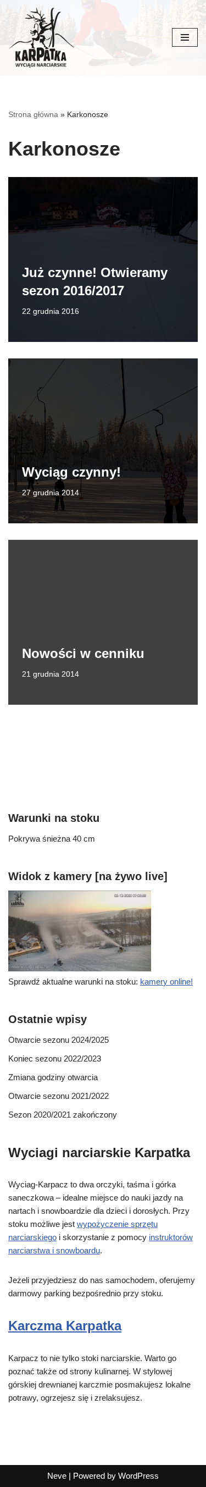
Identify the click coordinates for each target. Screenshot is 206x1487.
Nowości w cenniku (83, 653)
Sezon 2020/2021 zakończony (62, 1114)
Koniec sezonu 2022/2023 (54, 1058)
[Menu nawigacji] (185, 37)
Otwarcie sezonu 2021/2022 (58, 1096)
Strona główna (33, 114)
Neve (56, 1475)
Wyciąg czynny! (71, 472)
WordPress (138, 1475)
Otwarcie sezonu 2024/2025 (58, 1039)
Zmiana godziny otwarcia (53, 1077)
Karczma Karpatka (64, 1325)
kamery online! (166, 981)
